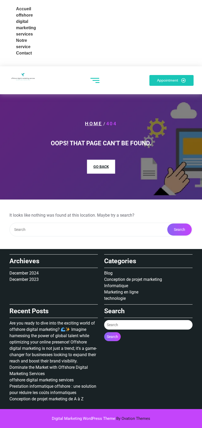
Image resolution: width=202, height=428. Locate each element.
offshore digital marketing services (41, 379)
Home (93, 123)
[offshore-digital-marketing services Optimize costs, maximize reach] (24, 77)
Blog (108, 273)
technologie (115, 298)
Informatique (116, 285)
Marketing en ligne (121, 292)
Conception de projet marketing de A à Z (46, 398)
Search (179, 229)
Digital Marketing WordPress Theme (101, 418)
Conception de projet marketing (133, 279)
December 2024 (24, 273)
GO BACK (101, 167)
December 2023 (24, 279)
